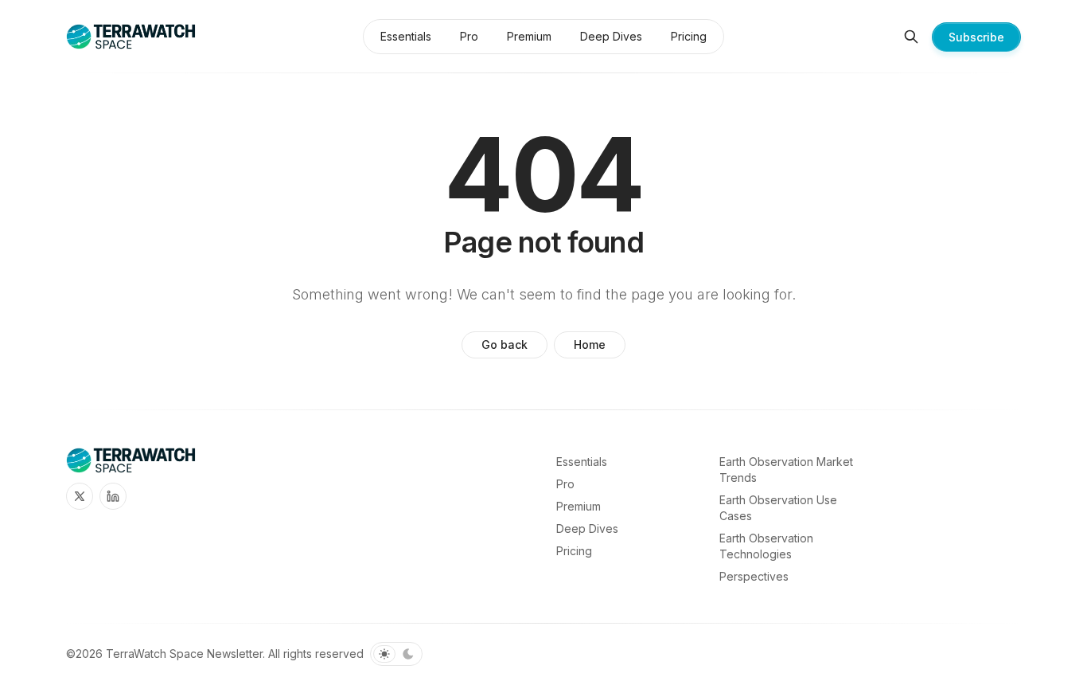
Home (590, 344)
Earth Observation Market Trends (786, 469)
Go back (504, 344)
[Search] (911, 36)
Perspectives (754, 576)
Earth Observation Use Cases (778, 508)
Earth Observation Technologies (766, 546)
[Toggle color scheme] (396, 654)
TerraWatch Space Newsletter (184, 653)
